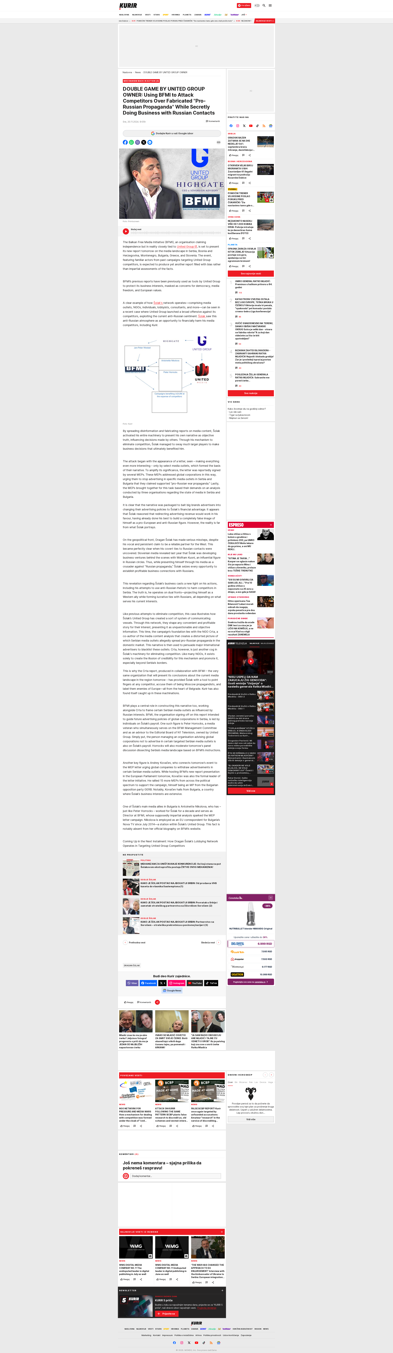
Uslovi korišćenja (231, 1335)
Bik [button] (236, 1082)
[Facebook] (231, 125)
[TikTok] (257, 125)
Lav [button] (256, 1082)
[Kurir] (128, 6)
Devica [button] (263, 1082)
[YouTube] (251, 125)
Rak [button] (251, 1082)
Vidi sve (251, 791)
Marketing (146, 1335)
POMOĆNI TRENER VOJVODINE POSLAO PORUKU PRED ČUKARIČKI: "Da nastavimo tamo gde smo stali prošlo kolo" (128, 21)
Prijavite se (168, 1313)
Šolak (202, 316)
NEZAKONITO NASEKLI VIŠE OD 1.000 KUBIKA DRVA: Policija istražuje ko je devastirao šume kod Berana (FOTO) (232, 21)
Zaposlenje (246, 1335)
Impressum (167, 1335)
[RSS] (264, 125)
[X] (244, 125)
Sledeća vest (208, 942)
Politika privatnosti (212, 1335)
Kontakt (156, 1335)
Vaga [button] (270, 1082)
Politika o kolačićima (184, 1335)
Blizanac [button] (243, 1082)
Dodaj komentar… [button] (142, 1176)
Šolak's (158, 302)
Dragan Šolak (132, 965)
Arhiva (198, 1335)
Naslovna (127, 72)
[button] (213, 121)
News (138, 72)
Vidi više (250, 1119)
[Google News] (270, 125)
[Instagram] (237, 125)
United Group (185, 246)
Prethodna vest (137, 942)
